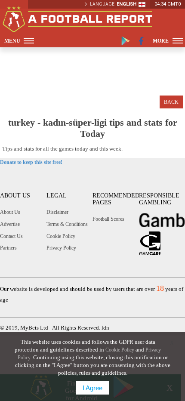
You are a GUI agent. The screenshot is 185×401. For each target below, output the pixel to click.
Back (171, 102)
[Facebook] (141, 40)
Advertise (10, 224)
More (161, 41)
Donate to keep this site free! (31, 162)
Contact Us (11, 236)
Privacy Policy (61, 248)
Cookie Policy (60, 236)
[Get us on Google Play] (125, 40)
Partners (8, 248)
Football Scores (108, 219)
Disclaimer (57, 212)
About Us (10, 212)
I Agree (92, 388)
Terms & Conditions (67, 224)
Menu (12, 41)
